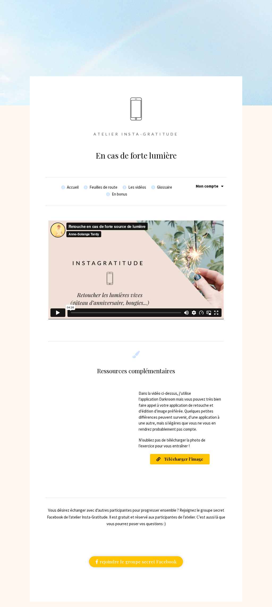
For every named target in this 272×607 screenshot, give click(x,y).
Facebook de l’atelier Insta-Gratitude (77, 517)
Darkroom (167, 399)
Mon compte (207, 186)
